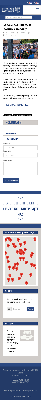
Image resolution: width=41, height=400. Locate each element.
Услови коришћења (11, 390)
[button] (20, 259)
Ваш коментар (8, 160)
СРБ (27, 2)
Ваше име (6, 143)
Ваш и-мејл (7, 151)
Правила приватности (29, 390)
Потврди (30, 309)
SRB (34, 2)
